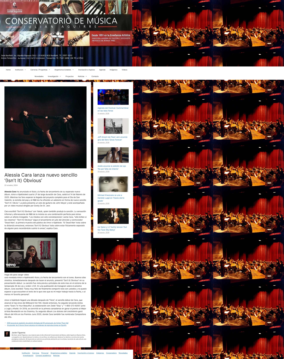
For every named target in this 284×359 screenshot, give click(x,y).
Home (8, 70)
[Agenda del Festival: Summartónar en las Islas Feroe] (113, 103)
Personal (44, 353)
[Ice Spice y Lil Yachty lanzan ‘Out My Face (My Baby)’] (113, 222)
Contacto (95, 76)
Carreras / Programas (39, 70)
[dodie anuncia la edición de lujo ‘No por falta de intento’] (113, 161)
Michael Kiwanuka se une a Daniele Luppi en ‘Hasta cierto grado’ (111, 198)
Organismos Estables (63, 70)
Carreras (35, 353)
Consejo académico (43, 355)
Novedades (39, 76)
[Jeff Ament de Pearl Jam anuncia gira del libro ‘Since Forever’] (113, 132)
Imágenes (113, 70)
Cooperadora (111, 353)
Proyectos (70, 76)
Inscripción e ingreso (86, 353)
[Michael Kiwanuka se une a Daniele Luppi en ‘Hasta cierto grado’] (113, 190)
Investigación (53, 76)
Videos (124, 70)
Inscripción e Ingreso (86, 70)
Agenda (102, 70)
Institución (26, 353)
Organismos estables (59, 353)
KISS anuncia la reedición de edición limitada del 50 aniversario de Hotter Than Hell (37, 323)
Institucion (19, 70)
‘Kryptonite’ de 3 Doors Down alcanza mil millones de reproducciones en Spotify (36, 325)
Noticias (81, 76)
